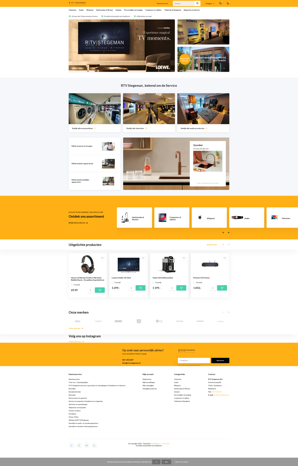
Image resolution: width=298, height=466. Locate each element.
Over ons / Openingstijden (78, 382)
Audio (81, 10)
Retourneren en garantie (78, 398)
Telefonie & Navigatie (172, 10)
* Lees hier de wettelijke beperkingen (189, 365)
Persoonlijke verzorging (133, 10)
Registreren (147, 379)
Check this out (75, 341)
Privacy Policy (74, 417)
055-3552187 (127, 360)
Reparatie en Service (192, 10)
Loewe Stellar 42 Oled (121, 278)
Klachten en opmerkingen (78, 404)
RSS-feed (166, 444)
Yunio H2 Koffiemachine (162, 278)
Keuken (118, 10)
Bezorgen (72, 395)
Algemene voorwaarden (77, 407)
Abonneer (220, 360)
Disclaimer (72, 414)
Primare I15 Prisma (201, 278)
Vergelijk (77, 285)
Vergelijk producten (150, 389)
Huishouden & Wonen (104, 10)
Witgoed (89, 10)
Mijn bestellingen (149, 382)
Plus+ (159, 444)
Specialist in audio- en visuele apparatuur (83, 423)
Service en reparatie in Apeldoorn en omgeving (86, 401)
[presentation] (223, 233)
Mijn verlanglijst (148, 385)
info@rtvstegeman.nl (131, 363)
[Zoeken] (197, 3)
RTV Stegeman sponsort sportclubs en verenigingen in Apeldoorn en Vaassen (97, 385)
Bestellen (72, 389)
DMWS (153, 444)
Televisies (72, 10)
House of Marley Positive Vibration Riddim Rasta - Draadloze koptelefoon (87, 279)
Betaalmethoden (75, 392)
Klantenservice (162, 3)
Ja (156, 462)
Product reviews (75, 411)
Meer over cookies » (181, 462)
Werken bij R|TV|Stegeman (79, 420)
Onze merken (75, 328)
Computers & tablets (153, 10)
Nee (166, 462)
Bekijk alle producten (77, 223)
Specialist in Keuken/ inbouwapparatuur (83, 426)
